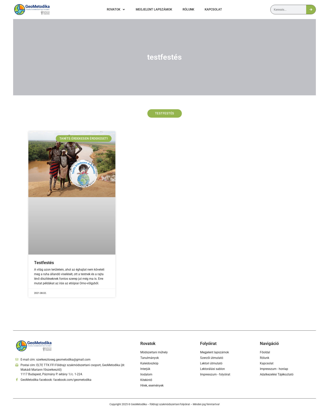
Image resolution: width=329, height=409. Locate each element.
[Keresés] (311, 9)
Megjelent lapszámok (154, 9)
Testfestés (44, 262)
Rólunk (188, 9)
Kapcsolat (213, 9)
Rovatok (113, 9)
